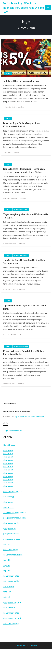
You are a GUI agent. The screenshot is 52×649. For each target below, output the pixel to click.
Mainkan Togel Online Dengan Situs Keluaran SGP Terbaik (21, 125)
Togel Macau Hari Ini (12, 430)
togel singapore (20, 255)
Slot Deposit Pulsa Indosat (14, 512)
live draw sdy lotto (11, 623)
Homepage (21, 28)
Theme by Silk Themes (26, 645)
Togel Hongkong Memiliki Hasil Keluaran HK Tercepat (25, 216)
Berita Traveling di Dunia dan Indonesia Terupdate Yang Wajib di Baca (24, 7)
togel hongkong (21, 209)
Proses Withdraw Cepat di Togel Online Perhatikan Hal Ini (23, 353)
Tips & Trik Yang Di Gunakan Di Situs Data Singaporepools (24, 262)
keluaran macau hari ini (13, 554)
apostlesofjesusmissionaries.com (29, 416)
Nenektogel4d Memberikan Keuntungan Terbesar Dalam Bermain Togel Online (24, 170)
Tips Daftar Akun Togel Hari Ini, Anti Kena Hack (24, 307)
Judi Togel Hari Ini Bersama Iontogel (21, 81)
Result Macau (9, 445)
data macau (8, 453)
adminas (21, 107)
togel (7, 73)
